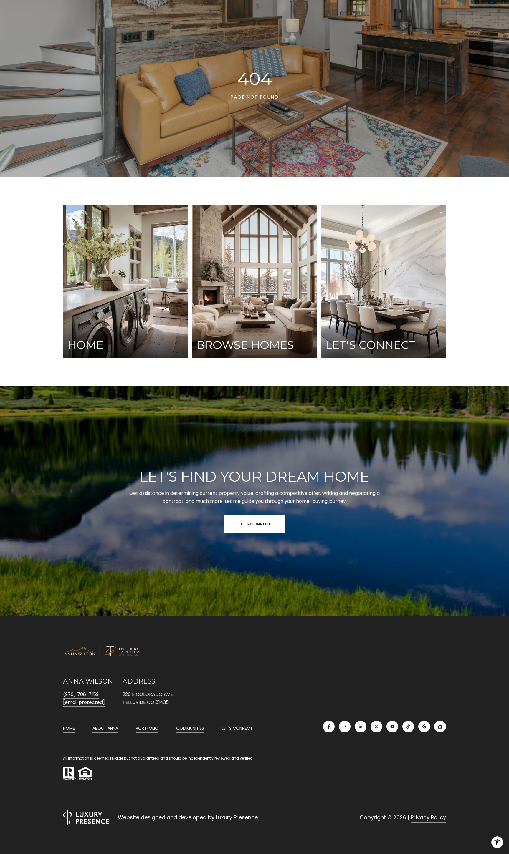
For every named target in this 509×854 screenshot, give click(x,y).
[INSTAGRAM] (345, 726)
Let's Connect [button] (255, 524)
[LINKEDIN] (360, 726)
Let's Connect (237, 728)
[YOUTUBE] (392, 726)
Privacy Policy (428, 817)
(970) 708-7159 (81, 694)
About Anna (105, 728)
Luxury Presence (237, 817)
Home (69, 728)
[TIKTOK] (408, 726)
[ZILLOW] (440, 726)
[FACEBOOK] (329, 726)
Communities (190, 728)
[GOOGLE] (424, 726)
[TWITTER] (376, 726)
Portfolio (147, 728)
